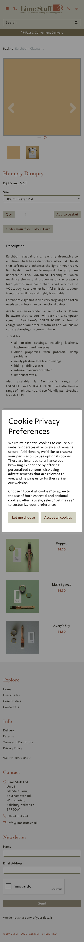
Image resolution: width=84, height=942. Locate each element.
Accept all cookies (58, 517)
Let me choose (23, 517)
